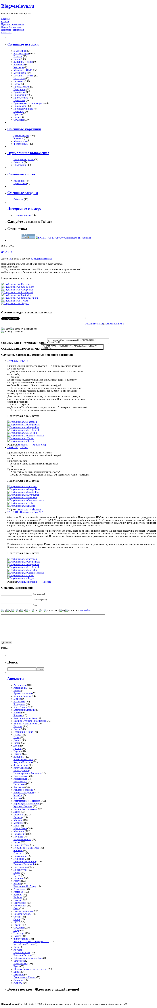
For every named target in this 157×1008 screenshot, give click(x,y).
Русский (17, 894)
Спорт (16, 919)
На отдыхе (19, 78)
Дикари (17, 748)
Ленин (16, 812)
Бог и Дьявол (20, 707)
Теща (16, 930)
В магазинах (20, 50)
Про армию (19, 89)
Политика (18, 858)
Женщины (18, 756)
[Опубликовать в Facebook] (16, 284)
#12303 (6, 252)
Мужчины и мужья (23, 75)
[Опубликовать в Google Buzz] (17, 287)
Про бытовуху (20, 97)
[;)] (18, 610)
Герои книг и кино (23, 732)
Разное (17, 883)
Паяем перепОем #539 (31, 512)
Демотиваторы (21, 135)
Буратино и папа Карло (25, 718)
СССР (16, 922)
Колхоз (17, 798)
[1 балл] (5, 329)
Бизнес (17, 698)
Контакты (6, 32)
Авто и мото (20, 685)
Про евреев (19, 100)
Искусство (19, 784)
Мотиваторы (20, 141)
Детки (16, 59)
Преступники (20, 867)
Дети (16, 743)
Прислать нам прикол (12, 29)
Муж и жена (19, 73)
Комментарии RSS (114, 323)
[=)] (3, 610)
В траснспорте (21, 53)
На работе (18, 81)
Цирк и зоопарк (21, 952)
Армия (17, 690)
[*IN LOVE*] (51, 610)
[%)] (62, 610)
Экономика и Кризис (24, 977)
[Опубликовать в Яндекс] (15, 303)
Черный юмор (39, 444)
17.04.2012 (12, 360)
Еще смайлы (85, 610)
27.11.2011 (12, 512)
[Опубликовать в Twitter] (14, 300)
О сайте (5, 21)
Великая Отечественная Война (29, 721)
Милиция (18, 823)
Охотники (18, 853)
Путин (16, 875)
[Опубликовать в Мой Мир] (16, 295)
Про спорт (18, 111)
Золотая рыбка (21, 767)
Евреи (16, 751)
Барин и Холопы (22, 696)
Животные (19, 64)
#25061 (24, 447)
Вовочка (17, 726)
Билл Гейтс (19, 701)
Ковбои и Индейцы (23, 792)
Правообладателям (11, 27)
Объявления (19, 165)
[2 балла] (15, 329)
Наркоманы (19, 834)
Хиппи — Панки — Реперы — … (31, 941)
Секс (16, 908)
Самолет (17, 900)
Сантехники (19, 903)
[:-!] (41, 610)
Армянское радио (22, 693)
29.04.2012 (12, 447)
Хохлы (17, 947)
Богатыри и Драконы (24, 710)
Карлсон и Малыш (23, 789)
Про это (17, 114)
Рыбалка (17, 897)
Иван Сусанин (21, 770)
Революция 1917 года (24, 886)
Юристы (17, 982)
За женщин (19, 180)
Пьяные (17, 117)
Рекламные (19, 889)
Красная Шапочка (22, 806)
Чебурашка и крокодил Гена (28, 958)
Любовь (17, 817)
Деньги (17, 740)
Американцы (20, 687)
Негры (16, 84)
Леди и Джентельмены (25, 809)
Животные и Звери (23, 759)
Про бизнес (19, 92)
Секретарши (19, 905)
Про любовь (19, 106)
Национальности (22, 839)
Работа (17, 880)
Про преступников (23, 108)
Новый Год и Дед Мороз (26, 847)
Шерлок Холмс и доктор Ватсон (30, 969)
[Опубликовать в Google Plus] (17, 289)
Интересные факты (23, 159)
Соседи (17, 916)
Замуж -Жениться (22, 762)
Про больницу (21, 95)
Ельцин (17, 754)
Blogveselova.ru (17, 6)
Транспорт (19, 933)
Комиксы (18, 138)
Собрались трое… (22, 914)
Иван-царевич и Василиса (27, 773)
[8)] (8, 610)
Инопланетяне (21, 776)
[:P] (22, 610)
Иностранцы (20, 778)
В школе (17, 56)
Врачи (16, 729)
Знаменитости (20, 765)
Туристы (18, 936)
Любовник (19, 814)
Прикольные (20, 183)
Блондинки (19, 704)
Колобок (17, 795)
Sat (9, 258)
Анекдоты (36, 258)
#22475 (24, 360)
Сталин (17, 925)
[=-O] (35, 610)
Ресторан (18, 892)
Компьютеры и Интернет (26, 801)
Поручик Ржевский (23, 864)
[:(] (13, 610)
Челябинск (19, 960)
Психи (16, 872)
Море (16, 825)
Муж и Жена (20, 828)
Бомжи (17, 712)
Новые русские (21, 845)
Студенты (18, 119)
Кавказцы (18, 67)
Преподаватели (21, 86)
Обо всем (18, 162)
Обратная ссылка (94, 323)
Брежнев (18, 715)
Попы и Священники (24, 861)
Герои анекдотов (22, 215)
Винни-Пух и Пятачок (25, 723)
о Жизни (18, 850)
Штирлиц (18, 974)
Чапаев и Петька (22, 955)
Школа (17, 971)
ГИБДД (17, 734)
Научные (18, 836)
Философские (20, 938)
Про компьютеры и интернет (28, 103)
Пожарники (19, 856)
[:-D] (28, 610)
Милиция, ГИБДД (23, 70)
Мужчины (18, 831)
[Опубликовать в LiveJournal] (17, 292)
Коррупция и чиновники (26, 803)
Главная (5, 18)
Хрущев (17, 949)
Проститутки (20, 869)
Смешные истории (27, 581)
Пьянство (47, 258)
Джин (16, 745)
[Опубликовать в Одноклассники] (19, 298)
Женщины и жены (23, 62)
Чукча (16, 966)
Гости (16, 737)
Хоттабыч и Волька (23, 944)
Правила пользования (12, 24)
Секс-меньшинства (23, 911)
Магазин (36, 509)
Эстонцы (18, 980)
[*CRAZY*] (72, 610)
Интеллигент (20, 781)
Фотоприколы (20, 143)
